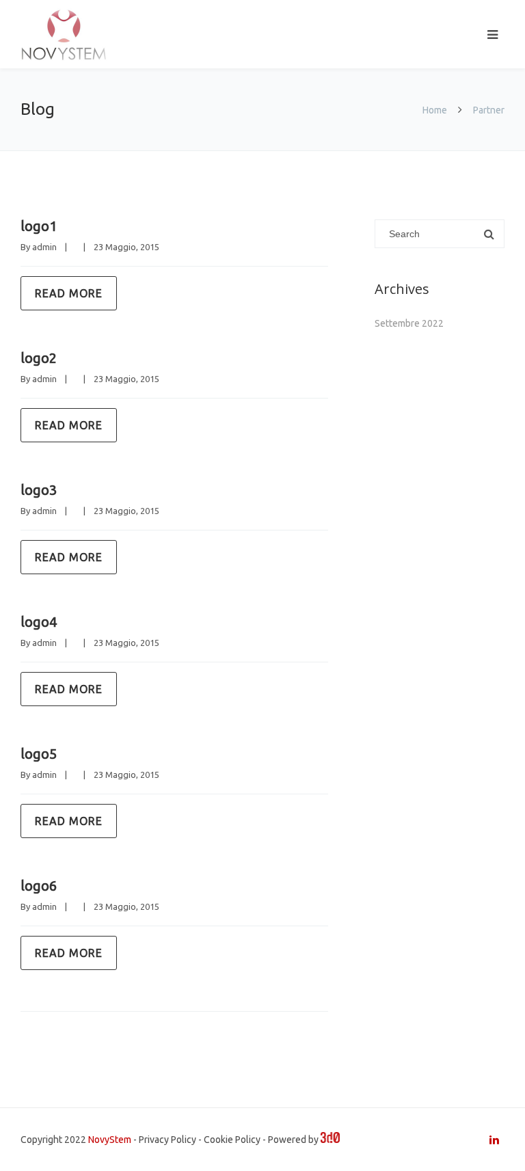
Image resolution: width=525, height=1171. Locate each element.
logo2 (39, 358)
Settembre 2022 (409, 323)
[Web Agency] (330, 1139)
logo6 (39, 885)
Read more (69, 293)
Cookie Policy (232, 1139)
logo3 (39, 490)
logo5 (39, 754)
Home (434, 110)
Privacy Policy (167, 1139)
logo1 (39, 226)
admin (44, 247)
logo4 (39, 622)
